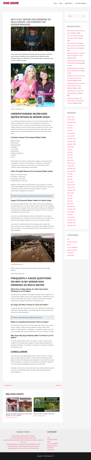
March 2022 (70, 182)
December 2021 (71, 190)
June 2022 (70, 174)
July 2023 (69, 149)
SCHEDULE (70, 252)
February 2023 (71, 163)
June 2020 (70, 214)
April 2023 (69, 157)
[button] (72, 3)
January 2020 (70, 217)
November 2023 (71, 141)
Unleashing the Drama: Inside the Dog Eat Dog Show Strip (23, 448)
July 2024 (69, 125)
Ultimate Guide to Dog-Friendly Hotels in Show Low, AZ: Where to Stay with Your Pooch (76, 46)
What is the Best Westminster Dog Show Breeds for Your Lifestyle (19, 414)
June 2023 (70, 152)
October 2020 (70, 212)
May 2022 (69, 176)
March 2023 (70, 160)
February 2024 (71, 133)
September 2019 (71, 225)
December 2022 (71, 168)
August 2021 (70, 193)
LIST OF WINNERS (72, 247)
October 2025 (70, 117)
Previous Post (7, 385)
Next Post (59, 385)
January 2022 (70, 187)
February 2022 (71, 184)
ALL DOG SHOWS (81, 3)
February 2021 (71, 206)
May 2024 (69, 130)
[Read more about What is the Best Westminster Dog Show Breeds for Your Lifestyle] (19, 404)
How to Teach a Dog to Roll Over (44, 414)
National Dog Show (72, 250)
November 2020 (71, 209)
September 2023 (71, 144)
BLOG (60, 3)
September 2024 (71, 122)
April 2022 (69, 179)
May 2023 (69, 155)
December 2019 (71, 220)
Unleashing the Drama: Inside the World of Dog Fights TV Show (23, 444)
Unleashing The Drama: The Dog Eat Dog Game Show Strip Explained (75, 78)
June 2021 (70, 195)
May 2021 (69, 198)
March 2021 (70, 203)
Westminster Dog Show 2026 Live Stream (23, 436)
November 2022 (71, 171)
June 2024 (70, 128)
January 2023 (70, 165)
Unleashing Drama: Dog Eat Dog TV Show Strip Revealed (23, 446)
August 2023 (70, 147)
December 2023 (71, 138)
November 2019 (71, 222)
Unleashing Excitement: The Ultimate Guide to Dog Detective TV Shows (75, 101)
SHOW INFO (68, 3)
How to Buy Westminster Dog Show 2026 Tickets (23, 438)
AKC (68, 239)
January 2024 (70, 136)
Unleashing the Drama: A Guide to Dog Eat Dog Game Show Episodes (76, 86)
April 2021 (69, 201)
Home (55, 3)
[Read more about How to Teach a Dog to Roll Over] (47, 404)
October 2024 (70, 119)
